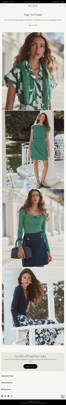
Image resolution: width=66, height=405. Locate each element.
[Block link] (33, 71)
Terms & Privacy (24, 403)
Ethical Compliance (41, 403)
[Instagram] (5, 396)
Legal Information (32, 403)
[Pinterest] (8, 396)
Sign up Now (29, 366)
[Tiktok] (12, 396)
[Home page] (33, 6)
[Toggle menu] (2, 6)
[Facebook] (2, 396)
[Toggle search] (4, 5)
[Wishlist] (60, 6)
